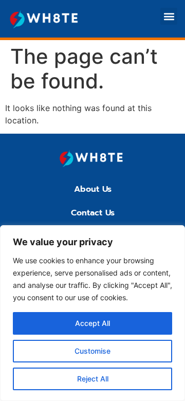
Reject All (92, 378)
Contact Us (93, 213)
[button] (168, 16)
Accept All (92, 323)
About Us (93, 189)
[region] (92, 313)
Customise (92, 351)
